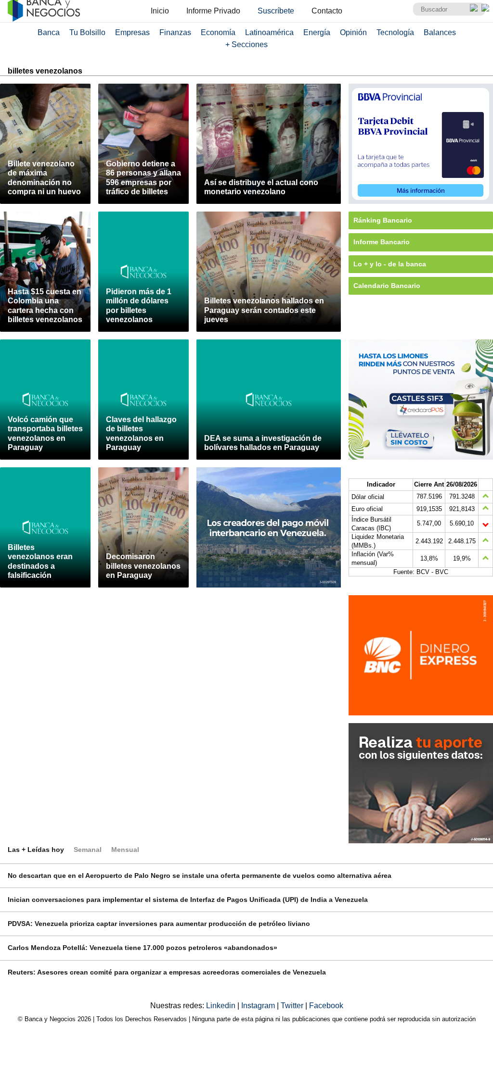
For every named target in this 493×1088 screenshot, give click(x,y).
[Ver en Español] (485, 8)
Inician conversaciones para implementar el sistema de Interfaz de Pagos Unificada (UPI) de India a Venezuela (188, 899)
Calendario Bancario (386, 285)
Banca (49, 32)
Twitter (293, 1005)
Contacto (326, 11)
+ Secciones (246, 44)
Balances (440, 32)
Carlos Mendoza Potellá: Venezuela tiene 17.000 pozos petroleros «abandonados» (142, 947)
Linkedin (221, 1005)
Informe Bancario (381, 242)
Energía (316, 32)
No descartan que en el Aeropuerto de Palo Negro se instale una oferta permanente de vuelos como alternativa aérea (199, 875)
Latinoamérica (269, 32)
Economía (218, 32)
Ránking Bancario (382, 220)
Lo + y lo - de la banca (389, 264)
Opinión (353, 32)
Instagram (259, 1005)
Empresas (132, 32)
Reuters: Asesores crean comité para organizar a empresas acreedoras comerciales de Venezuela (167, 972)
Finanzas (175, 32)
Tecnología (395, 32)
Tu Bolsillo (87, 32)
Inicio (160, 11)
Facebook (326, 1005)
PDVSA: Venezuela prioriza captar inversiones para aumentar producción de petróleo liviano (159, 923)
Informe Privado (213, 11)
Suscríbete (276, 11)
